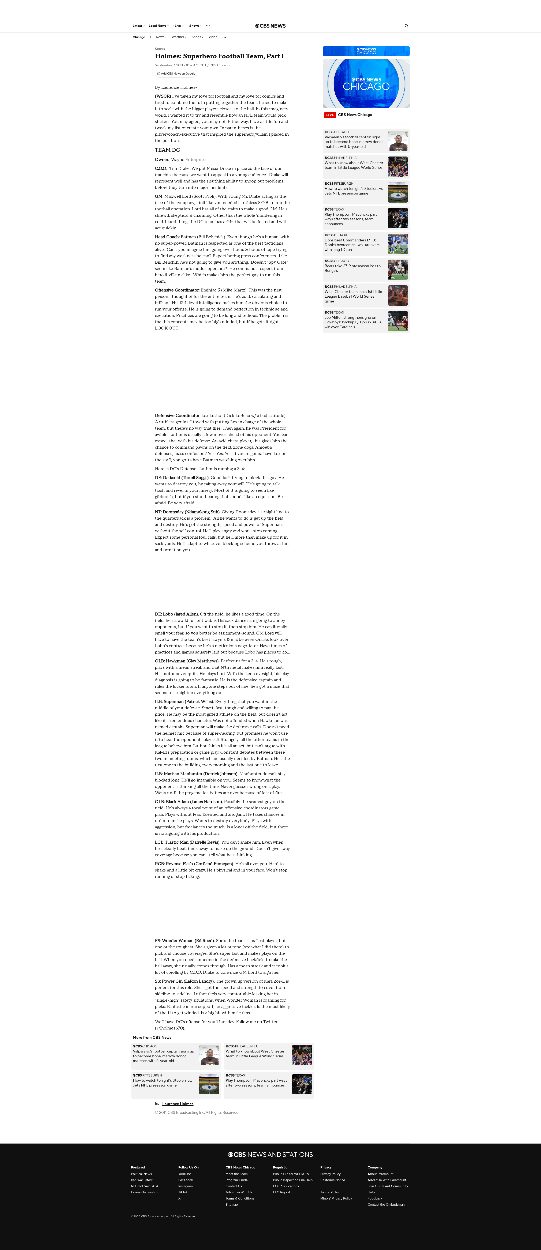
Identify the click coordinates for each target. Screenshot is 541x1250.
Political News (141, 1174)
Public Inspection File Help (293, 1180)
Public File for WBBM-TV (291, 1174)
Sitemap (232, 1204)
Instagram (185, 1186)
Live (178, 26)
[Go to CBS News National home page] (270, 26)
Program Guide (237, 1180)
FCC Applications (286, 1186)
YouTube (184, 1174)
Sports (197, 37)
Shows (194, 25)
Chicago (139, 37)
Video (213, 37)
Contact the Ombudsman (386, 1204)
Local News (158, 25)
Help (371, 1192)
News (160, 37)
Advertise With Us (239, 1192)
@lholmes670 (169, 1028)
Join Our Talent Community (388, 1186)
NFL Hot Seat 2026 (145, 1186)
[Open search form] (406, 26)
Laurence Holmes (177, 1104)
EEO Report (281, 1192)
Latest (138, 25)
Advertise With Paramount (387, 1180)
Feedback (375, 1198)
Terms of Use (329, 1192)
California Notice (332, 1180)
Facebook (185, 1180)
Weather (178, 37)
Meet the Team (237, 1174)
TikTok (183, 1192)
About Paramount (380, 1174)
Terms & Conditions (240, 1198)
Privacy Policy (330, 1174)
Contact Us (234, 1186)
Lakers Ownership (144, 1192)
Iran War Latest (142, 1180)
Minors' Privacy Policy (336, 1198)
